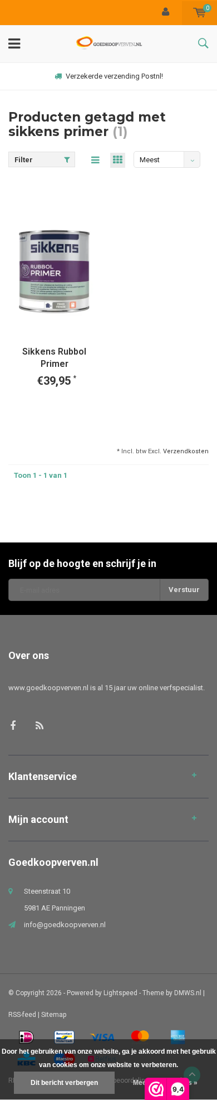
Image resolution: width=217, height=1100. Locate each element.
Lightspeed (120, 993)
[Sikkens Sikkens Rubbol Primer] (54, 270)
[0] (199, 12)
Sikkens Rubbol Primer (54, 358)
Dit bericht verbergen (64, 1083)
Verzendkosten (186, 451)
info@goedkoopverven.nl (65, 924)
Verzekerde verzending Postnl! (114, 76)
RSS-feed (22, 1015)
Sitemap (53, 1015)
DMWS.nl (187, 993)
